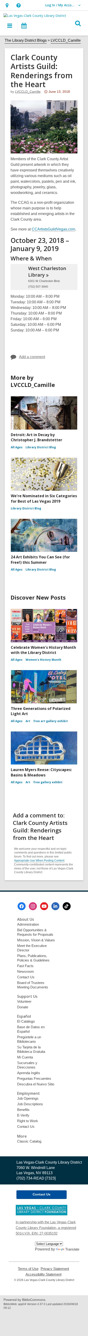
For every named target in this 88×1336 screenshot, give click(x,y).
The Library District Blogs (26, 40)
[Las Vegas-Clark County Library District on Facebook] (22, 906)
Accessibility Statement (43, 1274)
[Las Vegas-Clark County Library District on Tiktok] (67, 906)
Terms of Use (28, 1269)
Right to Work (27, 1121)
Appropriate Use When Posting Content (39, 860)
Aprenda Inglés (28, 1073)
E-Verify (23, 1115)
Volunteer (24, 1001)
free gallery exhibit (47, 782)
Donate (22, 1007)
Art (28, 721)
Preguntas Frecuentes (34, 1078)
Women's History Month (43, 660)
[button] (7, 5)
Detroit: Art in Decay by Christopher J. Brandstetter (36, 437)
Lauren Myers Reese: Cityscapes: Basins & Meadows (41, 772)
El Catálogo (26, 1021)
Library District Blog (41, 447)
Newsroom (25, 971)
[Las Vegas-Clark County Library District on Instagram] (33, 906)
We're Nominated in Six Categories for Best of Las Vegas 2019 (44, 498)
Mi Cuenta (25, 1057)
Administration (28, 924)
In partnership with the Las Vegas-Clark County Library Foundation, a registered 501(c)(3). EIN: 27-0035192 (46, 1227)
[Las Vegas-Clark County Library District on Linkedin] (55, 906)
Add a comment (32, 357)
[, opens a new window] (41, 1214)
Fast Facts (25, 966)
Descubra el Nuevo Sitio (35, 1084)
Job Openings (27, 1098)
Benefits (23, 1110)
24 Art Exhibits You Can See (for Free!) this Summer (40, 559)
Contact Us (25, 977)
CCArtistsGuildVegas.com (53, 229)
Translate (72, 1249)
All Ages (17, 447)
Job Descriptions (30, 1104)
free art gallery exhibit (50, 721)
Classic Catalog (29, 1141)
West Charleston (47, 271)
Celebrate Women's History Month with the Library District (43, 650)
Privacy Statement (55, 1269)
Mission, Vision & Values (36, 940)
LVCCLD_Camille (66, 40)
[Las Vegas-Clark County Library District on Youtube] (44, 906)
